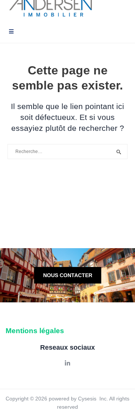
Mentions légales (35, 331)
